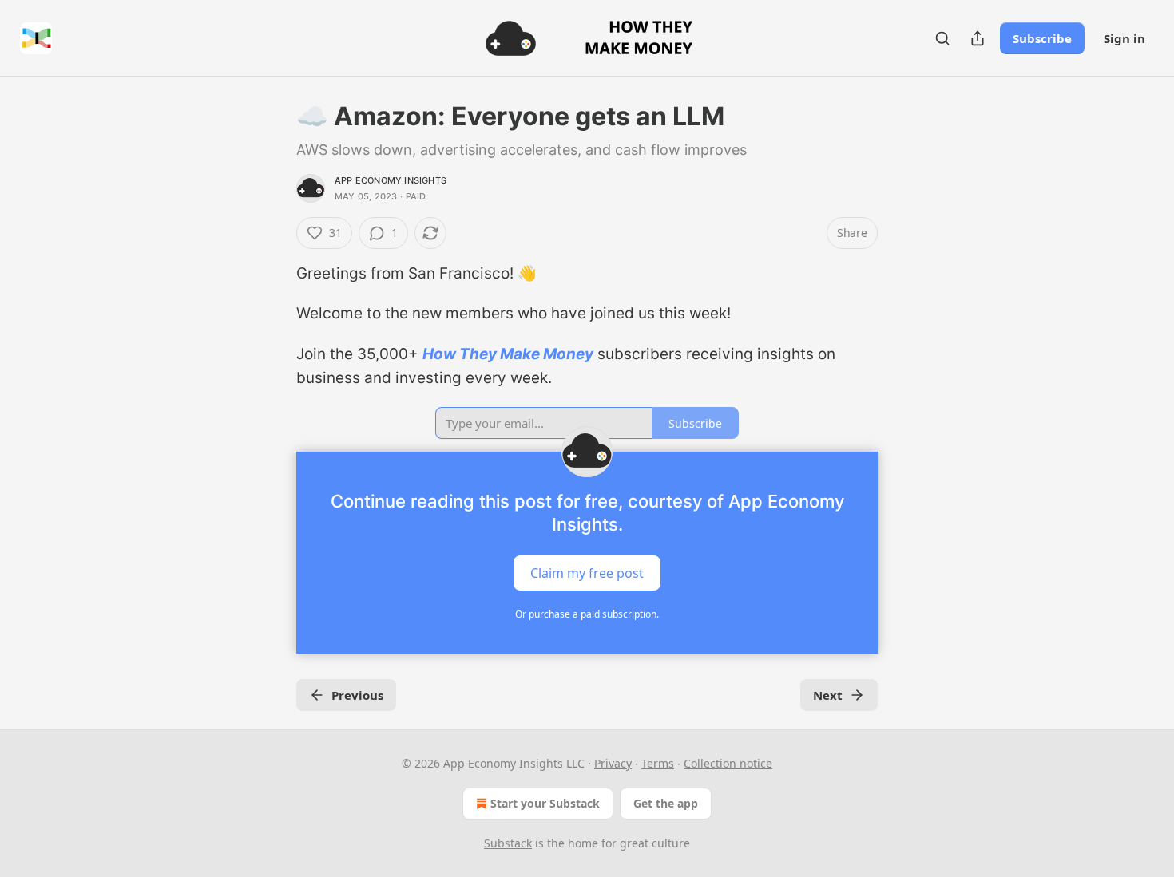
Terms (657, 763)
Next (828, 695)
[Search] (942, 38)
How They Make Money (507, 354)
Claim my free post (587, 572)
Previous (357, 695)
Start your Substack (545, 803)
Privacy (613, 763)
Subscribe (1042, 38)
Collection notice (728, 763)
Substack (508, 843)
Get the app (665, 803)
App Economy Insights (390, 180)
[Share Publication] (978, 38)
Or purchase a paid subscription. (587, 614)
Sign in (1124, 38)
